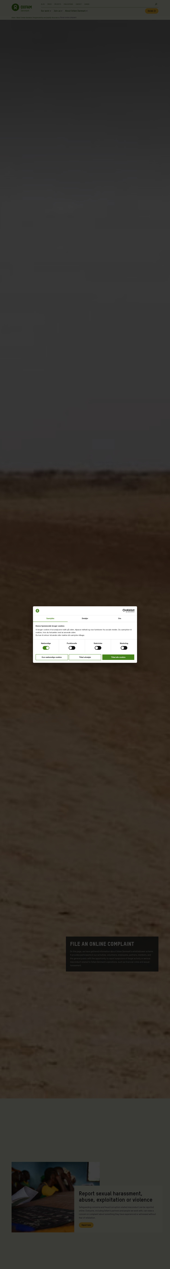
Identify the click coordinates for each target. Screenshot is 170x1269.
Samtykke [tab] (50, 618)
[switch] (72, 648)
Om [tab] (119, 618)
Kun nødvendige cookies (52, 657)
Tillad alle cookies (118, 657)
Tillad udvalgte (85, 657)
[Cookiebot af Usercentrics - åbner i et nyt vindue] (124, 610)
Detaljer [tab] (85, 618)
